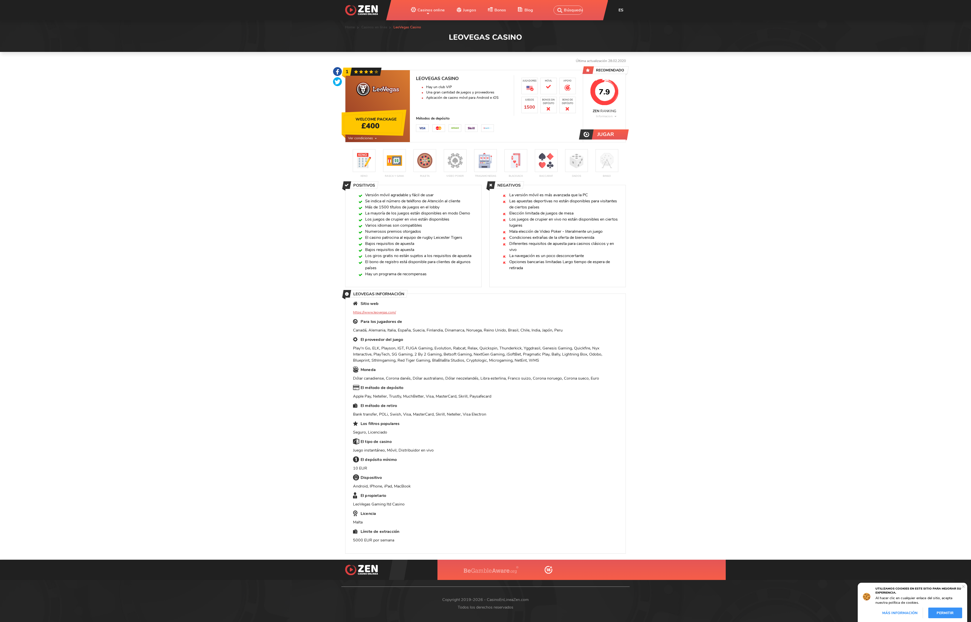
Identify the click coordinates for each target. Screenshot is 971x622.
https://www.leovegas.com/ (374, 312)
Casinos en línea (374, 27)
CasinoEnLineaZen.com (508, 599)
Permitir (945, 613)
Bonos (500, 10)
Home (350, 27)
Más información (900, 613)
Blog (528, 10)
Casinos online (431, 10)
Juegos (469, 10)
